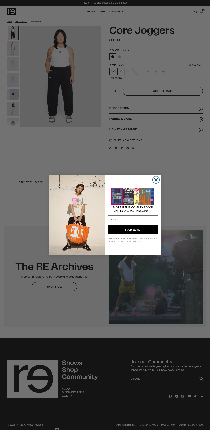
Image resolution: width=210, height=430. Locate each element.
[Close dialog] (156, 179)
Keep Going (132, 229)
